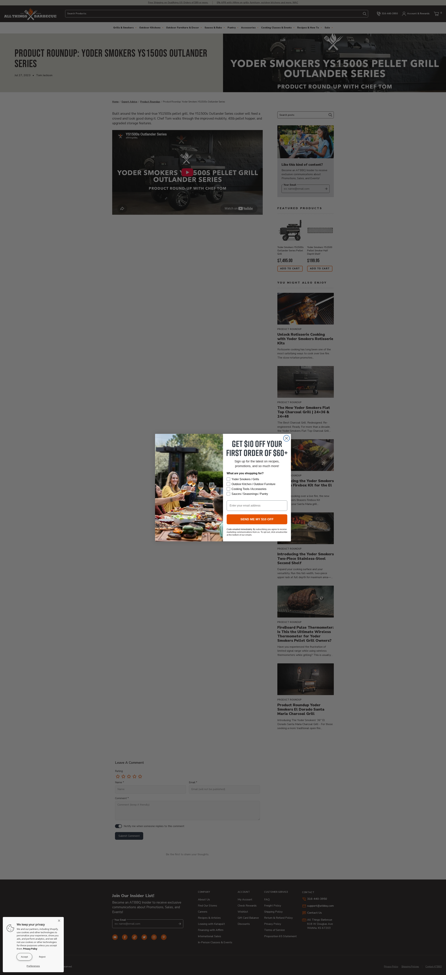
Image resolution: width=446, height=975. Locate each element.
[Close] (60, 920)
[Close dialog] (286, 438)
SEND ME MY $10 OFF (257, 519)
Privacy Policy (30, 948)
